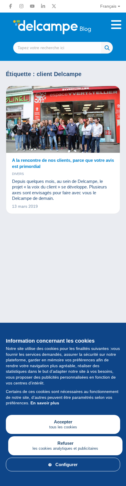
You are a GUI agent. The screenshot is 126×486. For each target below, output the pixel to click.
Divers (18, 174)
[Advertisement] (63, 294)
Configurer (66, 464)
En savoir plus (44, 403)
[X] (54, 6)
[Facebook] (10, 6)
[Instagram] (21, 6)
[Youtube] (32, 6)
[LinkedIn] (43, 6)
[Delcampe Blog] (63, 27)
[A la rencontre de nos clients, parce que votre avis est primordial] (63, 119)
